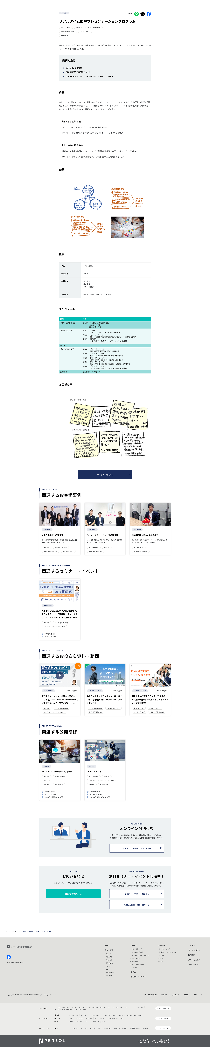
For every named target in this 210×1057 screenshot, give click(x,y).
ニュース (191, 945)
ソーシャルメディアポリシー (15, 962)
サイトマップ (198, 995)
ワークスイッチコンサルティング (90, 1028)
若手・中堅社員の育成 (67, 31)
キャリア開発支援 (68, 551)
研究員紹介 (109, 975)
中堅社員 (79, 28)
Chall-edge (121, 1015)
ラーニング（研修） (138, 952)
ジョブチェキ (85, 1015)
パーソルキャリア (138, 1007)
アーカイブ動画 (48, 691)
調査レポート (110, 954)
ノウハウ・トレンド (95, 691)
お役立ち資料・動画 (138, 964)
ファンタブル (95, 1015)
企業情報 (161, 945)
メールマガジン (194, 950)
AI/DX (45, 781)
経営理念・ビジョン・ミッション (169, 952)
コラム (133, 972)
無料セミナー (48, 605)
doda (70, 1018)
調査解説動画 (110, 972)
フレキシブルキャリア (108, 1015)
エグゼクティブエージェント (83, 1018)
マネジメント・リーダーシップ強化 (54, 627)
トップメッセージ (164, 949)
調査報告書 (109, 957)
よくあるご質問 (194, 959)
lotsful (71, 1022)
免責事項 (187, 995)
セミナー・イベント (138, 976)
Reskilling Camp (135, 1028)
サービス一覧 (136, 958)
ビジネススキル (85, 31)
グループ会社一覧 (164, 1008)
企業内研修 (64, 35)
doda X (123, 1018)
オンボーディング (139, 712)
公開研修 (46, 766)
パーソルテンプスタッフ (79, 1007)
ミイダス (102, 1018)
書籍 (107, 969)
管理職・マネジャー (61, 547)
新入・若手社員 (66, 28)
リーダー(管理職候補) (94, 28)
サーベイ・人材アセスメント (140, 955)
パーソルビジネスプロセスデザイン (99, 1007)
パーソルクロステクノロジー (121, 1007)
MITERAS (117, 1028)
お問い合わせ (193, 964)
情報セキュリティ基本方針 (170, 995)
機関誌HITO (109, 963)
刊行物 (108, 966)
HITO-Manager (107, 1028)
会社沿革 (161, 961)
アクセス (161, 958)
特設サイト (109, 960)
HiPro (103, 1022)
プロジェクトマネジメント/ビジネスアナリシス (103, 781)
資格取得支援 (59, 784)
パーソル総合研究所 (81, 1009)
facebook (9, 957)
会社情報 (161, 955)
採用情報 (191, 955)
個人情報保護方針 (150, 995)
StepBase (145, 1028)
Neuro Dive (96, 1022)
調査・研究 (109, 950)
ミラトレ (87, 1022)
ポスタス (125, 1028)
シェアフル (78, 1022)
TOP (6, 931)
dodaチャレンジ (113, 1018)
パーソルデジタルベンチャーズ (63, 1009)
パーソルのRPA (73, 1028)
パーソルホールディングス (61, 1007)
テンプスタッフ (73, 1015)
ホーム (107, 945)
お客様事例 (47, 529)
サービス (63, 13)
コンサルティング (137, 949)
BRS (96, 1018)
